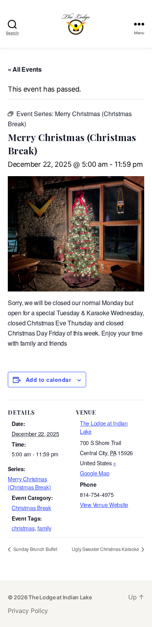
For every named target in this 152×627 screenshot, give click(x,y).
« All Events (25, 69)
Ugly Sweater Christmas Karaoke (106, 549)
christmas (23, 528)
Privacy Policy (28, 611)
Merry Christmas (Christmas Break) (29, 483)
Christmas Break (31, 508)
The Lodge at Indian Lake (60, 597)
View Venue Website (104, 505)
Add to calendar (48, 379)
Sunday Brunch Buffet (34, 549)
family (44, 528)
